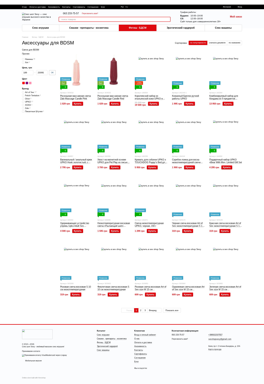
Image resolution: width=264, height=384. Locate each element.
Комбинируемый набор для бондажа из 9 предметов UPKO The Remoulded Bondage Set (225, 100)
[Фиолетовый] (26, 83)
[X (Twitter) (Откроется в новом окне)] (113, 7)
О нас (24, 7)
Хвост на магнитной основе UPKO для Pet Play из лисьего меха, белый (113, 162)
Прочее (25, 53)
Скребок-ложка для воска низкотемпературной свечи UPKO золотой (186, 162)
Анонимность (54, 7)
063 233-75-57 (71, 13)
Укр (126, 7)
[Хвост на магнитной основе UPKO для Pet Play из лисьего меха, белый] (113, 133)
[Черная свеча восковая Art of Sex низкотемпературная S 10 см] (188, 197)
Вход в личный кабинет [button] (145, 335)
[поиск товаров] (168, 19)
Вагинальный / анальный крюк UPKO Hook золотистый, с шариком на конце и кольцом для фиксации (76, 163)
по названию (234, 43)
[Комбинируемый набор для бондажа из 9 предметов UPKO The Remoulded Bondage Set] (225, 70)
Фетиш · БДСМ (137, 27)
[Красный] (23, 83)
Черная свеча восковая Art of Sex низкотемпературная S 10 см (188, 226)
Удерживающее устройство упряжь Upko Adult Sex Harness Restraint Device (74, 226)
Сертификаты (79, 7)
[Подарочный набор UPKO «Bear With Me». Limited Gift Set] (225, 133)
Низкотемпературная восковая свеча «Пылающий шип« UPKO (113, 226)
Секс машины (223, 27)
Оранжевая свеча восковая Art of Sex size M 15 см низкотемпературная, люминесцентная (188, 290)
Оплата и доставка (37, 7)
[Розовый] (30, 83)
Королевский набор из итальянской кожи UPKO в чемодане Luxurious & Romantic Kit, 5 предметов (149, 100)
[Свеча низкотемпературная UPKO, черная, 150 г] (151, 197)
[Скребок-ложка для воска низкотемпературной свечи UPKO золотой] (188, 133)
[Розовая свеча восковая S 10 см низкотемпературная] (76, 260)
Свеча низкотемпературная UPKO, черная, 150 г (149, 224)
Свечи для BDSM (30, 49)
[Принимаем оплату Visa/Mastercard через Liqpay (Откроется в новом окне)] (44, 355)
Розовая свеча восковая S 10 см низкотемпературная (75, 288)
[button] (261, 2)
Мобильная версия (33, 361)
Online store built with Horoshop (34, 378)
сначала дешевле (217, 43)
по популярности (198, 43)
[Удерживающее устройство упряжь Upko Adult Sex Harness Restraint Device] (76, 197)
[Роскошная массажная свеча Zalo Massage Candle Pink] (76, 70)
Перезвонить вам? (90, 13)
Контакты (66, 7)
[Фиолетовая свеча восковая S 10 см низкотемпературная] (113, 260)
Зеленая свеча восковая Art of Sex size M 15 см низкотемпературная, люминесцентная (225, 290)
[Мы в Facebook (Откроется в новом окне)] (109, 7)
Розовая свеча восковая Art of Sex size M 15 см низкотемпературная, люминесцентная (150, 290)
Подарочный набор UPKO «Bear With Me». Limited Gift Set (225, 161)
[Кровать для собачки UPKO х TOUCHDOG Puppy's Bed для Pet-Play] (151, 133)
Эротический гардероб (181, 27)
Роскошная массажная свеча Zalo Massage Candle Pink (75, 97)
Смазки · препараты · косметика (88, 27)
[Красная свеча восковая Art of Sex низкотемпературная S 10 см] (225, 197)
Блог (103, 7)
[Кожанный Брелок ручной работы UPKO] (188, 70)
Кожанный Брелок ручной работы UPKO (185, 97)
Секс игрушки (40, 27)
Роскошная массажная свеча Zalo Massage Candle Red (112, 97)
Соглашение (93, 7)
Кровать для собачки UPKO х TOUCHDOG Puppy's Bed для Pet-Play (150, 162)
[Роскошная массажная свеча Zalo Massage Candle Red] (113, 70)
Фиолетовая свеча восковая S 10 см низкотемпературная (113, 288)
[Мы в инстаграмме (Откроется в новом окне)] (116, 7)
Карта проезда (214, 349)
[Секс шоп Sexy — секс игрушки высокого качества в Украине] (37, 334)
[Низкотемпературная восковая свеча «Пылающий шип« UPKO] (113, 197)
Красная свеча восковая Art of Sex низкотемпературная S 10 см (225, 226)
